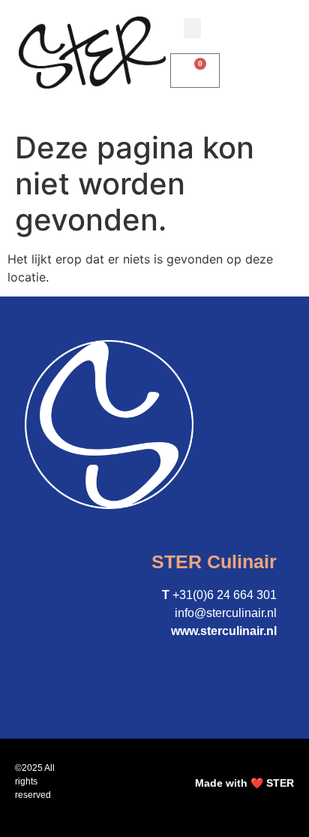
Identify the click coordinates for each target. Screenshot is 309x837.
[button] (192, 28)
